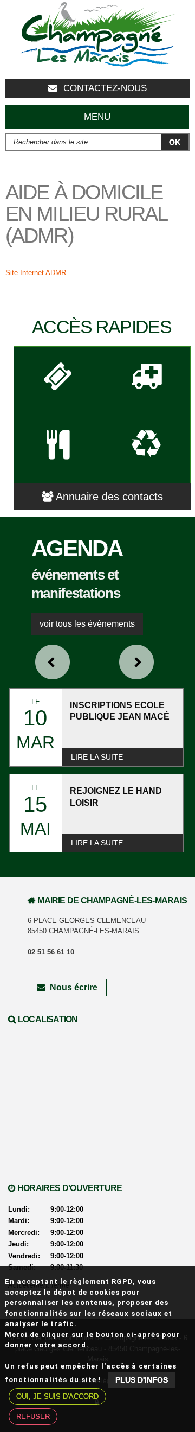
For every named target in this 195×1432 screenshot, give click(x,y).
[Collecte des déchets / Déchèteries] (146, 449)
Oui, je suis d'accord (57, 1396)
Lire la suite (97, 757)
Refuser (33, 1416)
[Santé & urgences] (146, 380)
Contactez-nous (105, 88)
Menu (97, 117)
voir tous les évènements (87, 623)
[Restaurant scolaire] (58, 449)
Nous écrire (74, 987)
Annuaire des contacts (109, 496)
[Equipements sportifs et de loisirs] (58, 380)
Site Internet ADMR (35, 273)
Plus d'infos (141, 1380)
